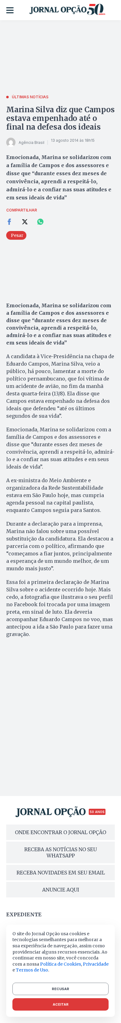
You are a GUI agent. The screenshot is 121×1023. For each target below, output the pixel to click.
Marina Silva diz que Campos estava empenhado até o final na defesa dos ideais (60, 118)
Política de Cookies (60, 964)
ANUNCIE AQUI (60, 890)
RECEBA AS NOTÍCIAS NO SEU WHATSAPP (60, 852)
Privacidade (96, 964)
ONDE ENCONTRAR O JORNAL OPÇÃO (60, 832)
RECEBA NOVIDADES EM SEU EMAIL (60, 873)
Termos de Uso (32, 970)
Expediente (24, 914)
